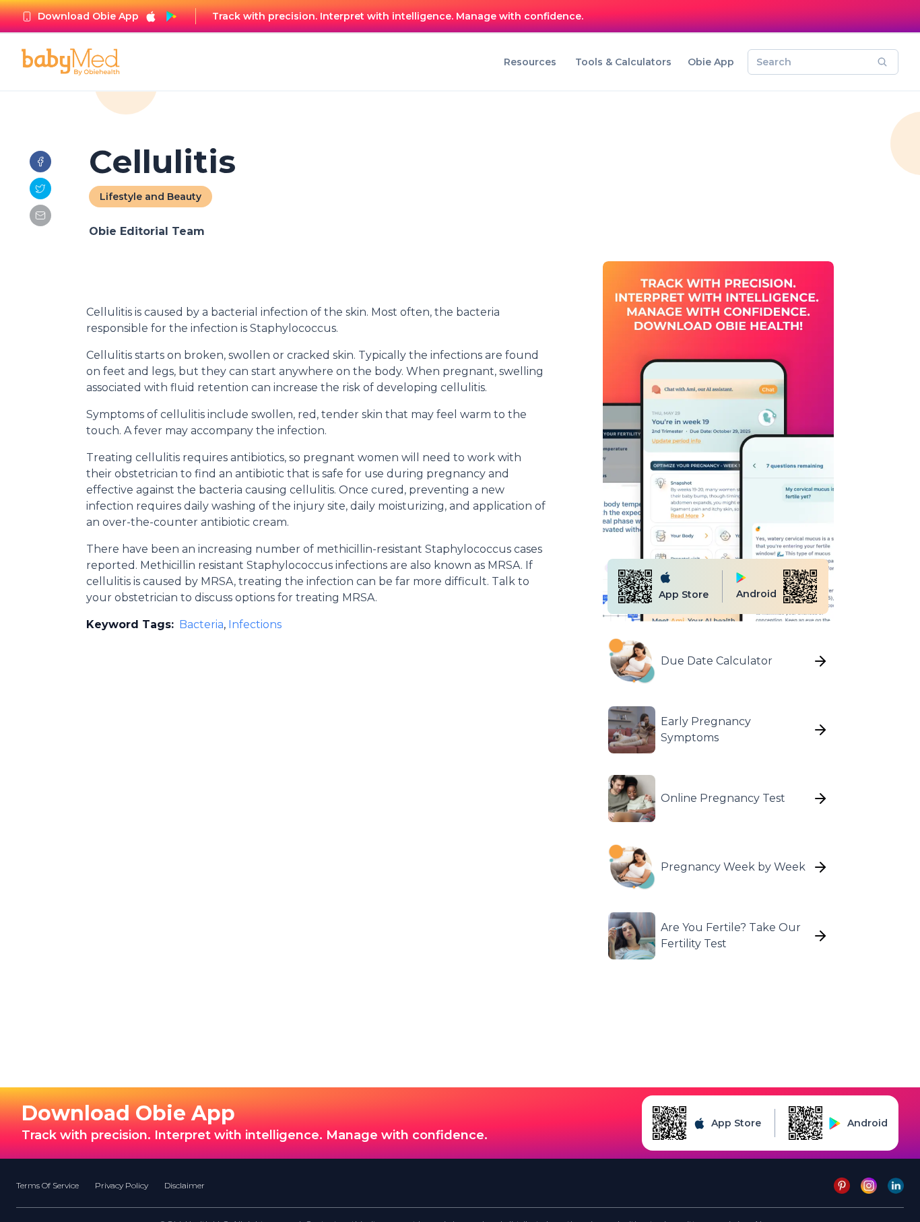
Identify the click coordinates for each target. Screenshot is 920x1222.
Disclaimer (184, 1185)
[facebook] (40, 161)
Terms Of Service (47, 1185)
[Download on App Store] (151, 16)
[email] (40, 215)
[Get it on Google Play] (171, 16)
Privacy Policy (121, 1185)
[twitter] (40, 188)
